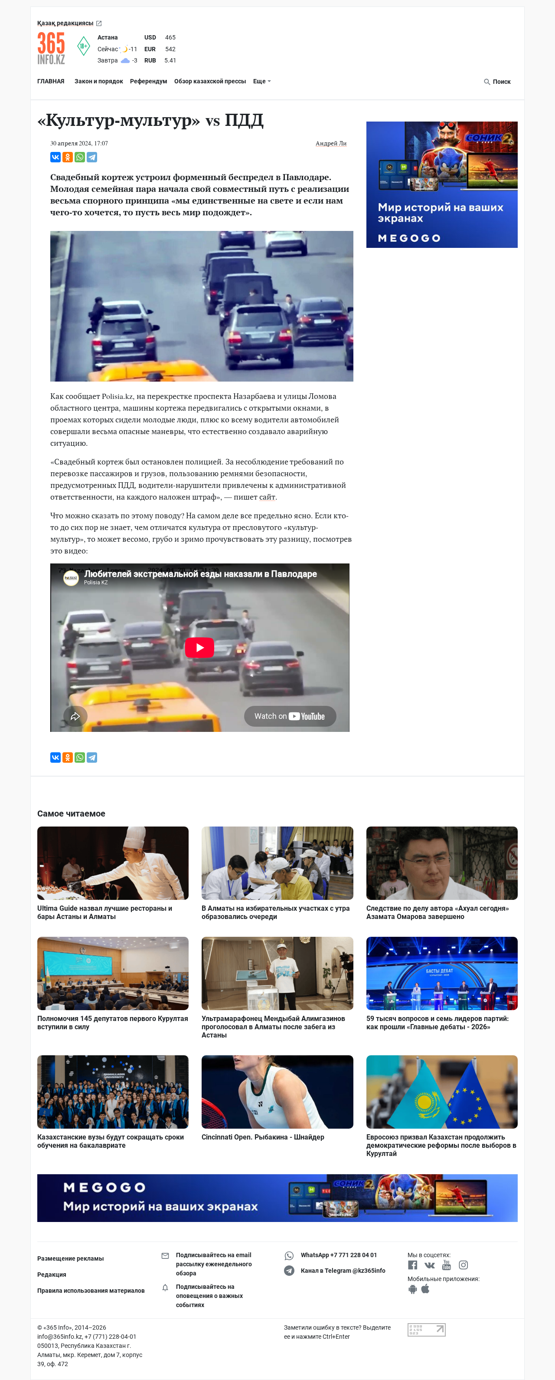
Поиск (501, 81)
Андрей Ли (331, 143)
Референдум (148, 81)
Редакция (51, 1274)
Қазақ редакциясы (65, 23)
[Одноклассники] (67, 157)
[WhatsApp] (80, 157)
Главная (50, 81)
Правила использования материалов (91, 1290)
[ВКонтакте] (55, 157)
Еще (259, 81)
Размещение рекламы (70, 1258)
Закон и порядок (99, 81)
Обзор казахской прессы (210, 81)
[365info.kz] (57, 48)
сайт (267, 496)
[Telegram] (92, 157)
